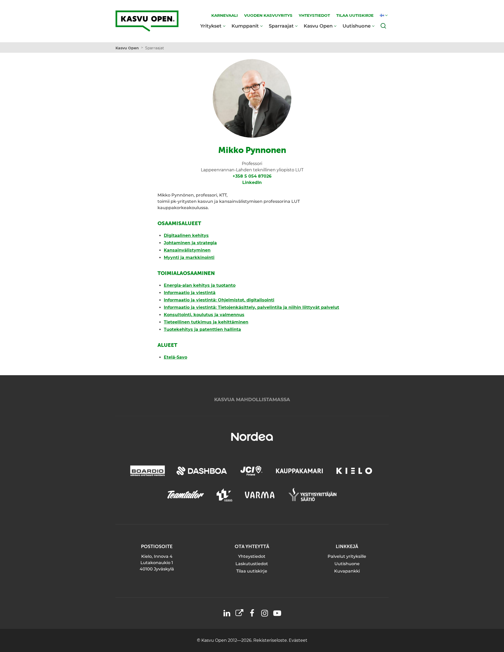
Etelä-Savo (175, 357)
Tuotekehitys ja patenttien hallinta (202, 329)
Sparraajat (281, 26)
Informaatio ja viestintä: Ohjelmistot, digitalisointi (219, 300)
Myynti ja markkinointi (189, 257)
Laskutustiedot (251, 563)
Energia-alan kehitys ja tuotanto (199, 285)
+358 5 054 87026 (252, 176)
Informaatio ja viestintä (190, 292)
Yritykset (211, 26)
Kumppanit (245, 26)
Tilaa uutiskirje (251, 571)
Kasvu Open (318, 26)
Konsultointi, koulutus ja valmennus (204, 314)
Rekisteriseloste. (271, 640)
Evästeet (298, 640)
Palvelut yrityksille (347, 556)
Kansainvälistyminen (187, 250)
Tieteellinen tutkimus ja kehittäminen (206, 322)
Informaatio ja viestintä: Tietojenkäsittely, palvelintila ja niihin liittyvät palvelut (251, 307)
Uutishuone (357, 26)
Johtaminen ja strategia (190, 242)
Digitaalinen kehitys (186, 235)
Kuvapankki (347, 571)
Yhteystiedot (251, 556)
